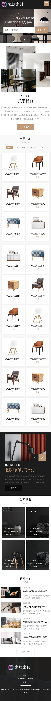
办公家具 (32, 147)
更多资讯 (25, 651)
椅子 (23, 147)
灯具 (41, 147)
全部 (9, 147)
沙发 (16, 147)
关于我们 (25, 127)
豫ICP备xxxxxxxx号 (38, 689)
